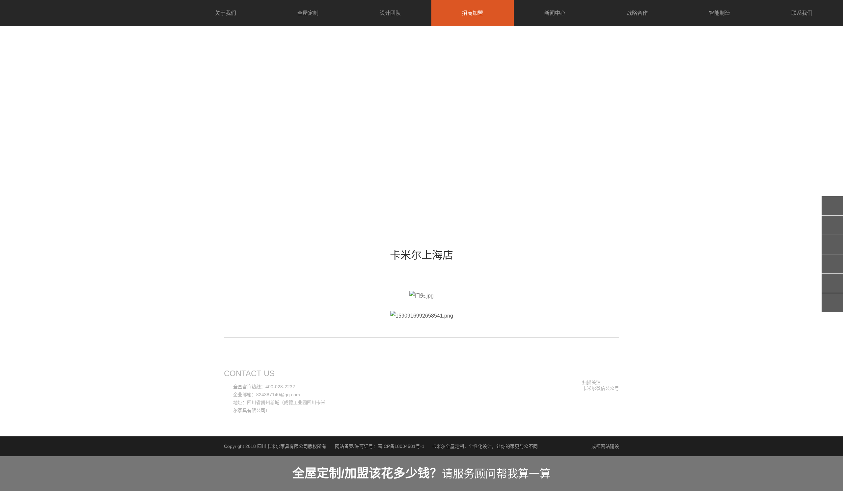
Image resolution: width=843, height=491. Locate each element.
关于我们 (225, 13)
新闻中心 (554, 13)
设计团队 (390, 13)
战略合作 (637, 13)
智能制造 (719, 13)
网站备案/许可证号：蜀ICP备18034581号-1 (379, 446)
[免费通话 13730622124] (832, 244)
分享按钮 (832, 205)
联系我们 (801, 13)
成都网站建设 (605, 446)
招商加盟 (472, 13)
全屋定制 (307, 13)
